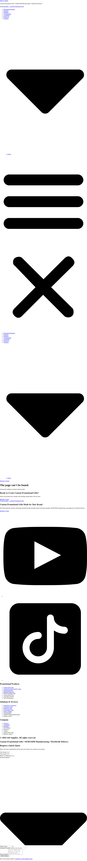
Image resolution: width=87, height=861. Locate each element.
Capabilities (6, 15)
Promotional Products (9, 9)
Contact (9, 154)
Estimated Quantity (5, 848)
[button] (43, 243)
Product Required (4, 757)
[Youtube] (45, 596)
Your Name (3, 752)
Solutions (5, 11)
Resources (6, 17)
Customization (7, 14)
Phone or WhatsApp (5, 755)
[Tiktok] (45, 680)
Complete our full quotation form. (24, 859)
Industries (6, 12)
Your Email (3, 754)
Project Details (4, 854)
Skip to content (4, 0)
